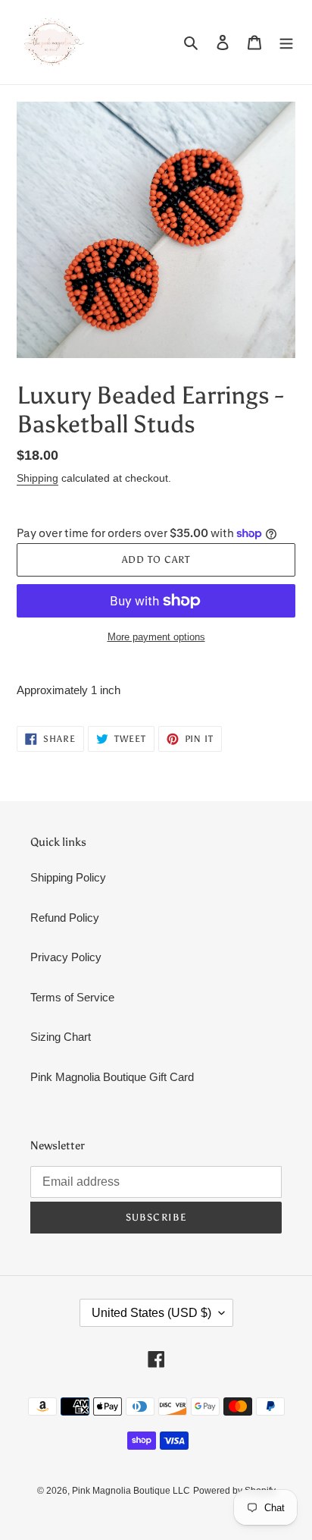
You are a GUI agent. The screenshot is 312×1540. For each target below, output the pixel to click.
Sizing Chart (60, 1036)
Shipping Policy (68, 877)
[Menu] (286, 42)
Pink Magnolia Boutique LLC (131, 1490)
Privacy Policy (65, 957)
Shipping (37, 478)
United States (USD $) (151, 1312)
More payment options (156, 637)
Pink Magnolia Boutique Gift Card (112, 1076)
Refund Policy (64, 917)
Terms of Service (72, 997)
